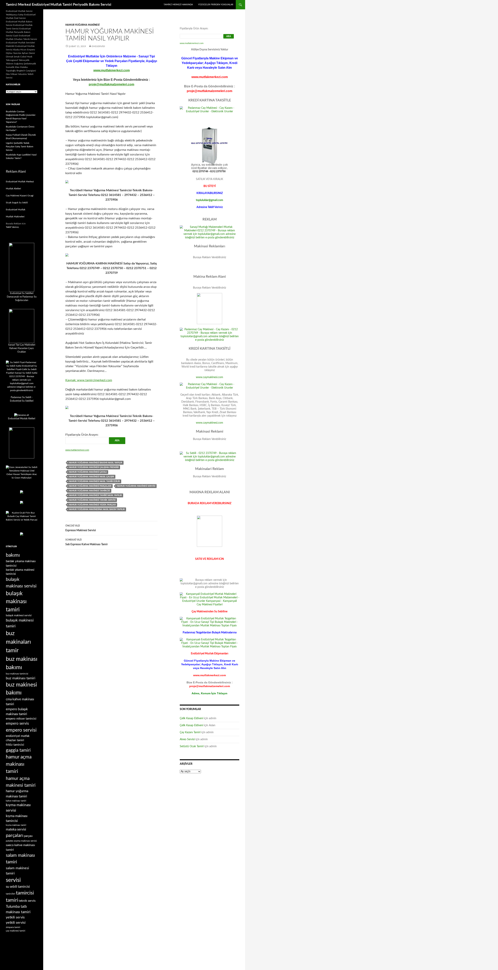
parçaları (14, 835)
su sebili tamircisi (18, 886)
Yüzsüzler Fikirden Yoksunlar (215, 5)
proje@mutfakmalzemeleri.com (111, 84)
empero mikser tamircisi (21, 718)
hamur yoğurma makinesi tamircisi (89, 491)
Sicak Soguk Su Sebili (17, 202)
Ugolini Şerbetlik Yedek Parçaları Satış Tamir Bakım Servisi (19, 146)
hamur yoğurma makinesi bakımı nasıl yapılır (95, 463)
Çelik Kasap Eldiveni (191, 718)
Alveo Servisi (187, 739)
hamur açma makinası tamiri (19, 764)
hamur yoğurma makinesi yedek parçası (92, 505)
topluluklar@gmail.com (209, 200)
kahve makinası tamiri (16, 801)
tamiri (12, 900)
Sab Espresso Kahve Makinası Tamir (86, 542)
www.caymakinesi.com (209, 377)
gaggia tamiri (18, 750)
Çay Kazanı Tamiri (190, 732)
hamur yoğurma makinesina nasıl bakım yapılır (97, 509)
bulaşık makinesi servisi (19, 615)
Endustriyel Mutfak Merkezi (20, 181)
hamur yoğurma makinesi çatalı (88, 472)
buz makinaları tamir (18, 641)
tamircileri (10, 894)
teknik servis (27, 900)
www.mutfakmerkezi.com (111, 70)
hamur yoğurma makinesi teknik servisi (92, 500)
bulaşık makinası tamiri (16, 601)
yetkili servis (15, 917)
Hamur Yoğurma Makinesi (82, 25)
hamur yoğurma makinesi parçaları (90, 486)
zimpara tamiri (13, 927)
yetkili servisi (15, 922)
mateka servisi (16, 829)
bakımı (13, 555)
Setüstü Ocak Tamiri (192, 746)
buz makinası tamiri (20, 678)
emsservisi (98, 46)
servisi (13, 880)
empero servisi (21, 730)
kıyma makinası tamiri (16, 825)
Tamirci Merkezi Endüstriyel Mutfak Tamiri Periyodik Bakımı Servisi (58, 4)
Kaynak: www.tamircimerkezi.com (88, 380)
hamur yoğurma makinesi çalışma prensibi (94, 467)
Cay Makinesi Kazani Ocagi (19, 195)
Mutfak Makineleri (15, 216)
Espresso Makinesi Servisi (80, 528)
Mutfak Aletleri (13, 188)
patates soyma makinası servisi (21, 841)
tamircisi (25, 892)
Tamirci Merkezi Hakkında (178, 5)
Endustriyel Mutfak (15, 209)
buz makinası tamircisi (17, 673)
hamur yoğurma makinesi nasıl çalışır (91, 477)
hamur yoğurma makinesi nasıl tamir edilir (94, 481)
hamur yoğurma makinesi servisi (136, 486)
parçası (28, 836)
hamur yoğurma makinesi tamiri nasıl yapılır (95, 495)
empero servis (17, 723)
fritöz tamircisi (15, 744)
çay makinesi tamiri (15, 931)
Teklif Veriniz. (12, 227)
